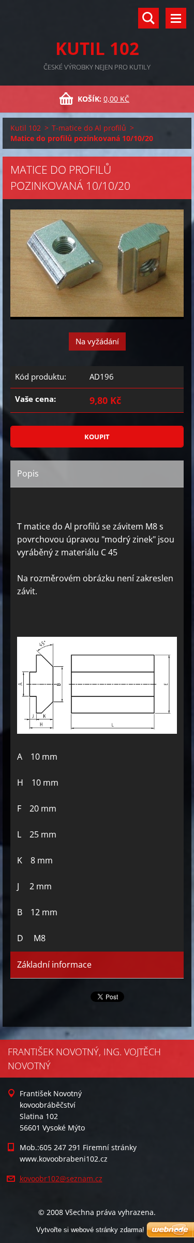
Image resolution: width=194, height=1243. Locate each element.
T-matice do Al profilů (89, 128)
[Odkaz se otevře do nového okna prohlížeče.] (97, 264)
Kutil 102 (25, 128)
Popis (28, 473)
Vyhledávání (148, 18)
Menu (176, 18)
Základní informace (54, 964)
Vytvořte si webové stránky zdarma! (90, 1230)
